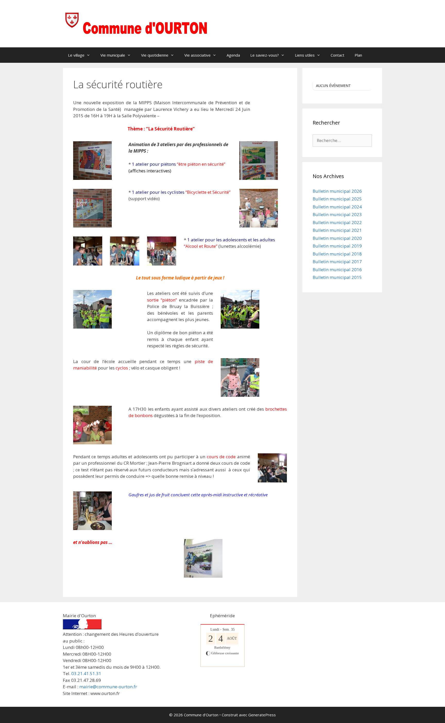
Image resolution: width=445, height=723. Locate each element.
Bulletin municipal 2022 (337, 222)
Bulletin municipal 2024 (337, 207)
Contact (337, 55)
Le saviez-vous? (264, 55)
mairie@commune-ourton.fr (108, 687)
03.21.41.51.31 (86, 673)
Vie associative (197, 55)
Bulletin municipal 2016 (337, 269)
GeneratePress (262, 714)
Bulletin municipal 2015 (337, 277)
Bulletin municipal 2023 (337, 214)
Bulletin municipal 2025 (337, 199)
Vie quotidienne (154, 55)
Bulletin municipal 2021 (337, 230)
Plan (358, 55)
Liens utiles (305, 55)
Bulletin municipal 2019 (337, 246)
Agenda (233, 55)
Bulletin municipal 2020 (337, 238)
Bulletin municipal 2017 (337, 261)
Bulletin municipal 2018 (337, 254)
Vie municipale (112, 55)
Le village (76, 55)
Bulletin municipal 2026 (337, 191)
